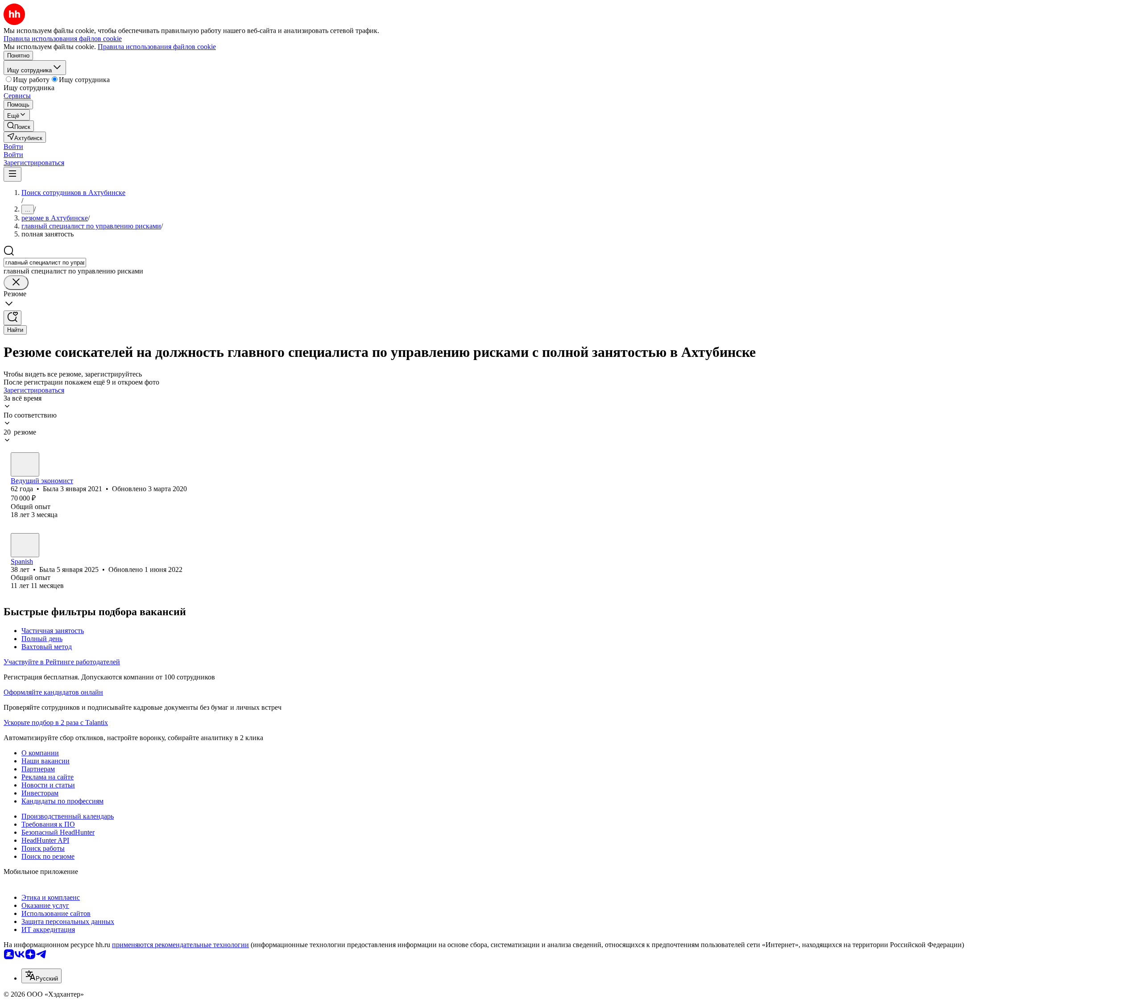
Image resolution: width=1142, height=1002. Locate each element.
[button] (13, 146)
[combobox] (45, 262)
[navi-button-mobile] (12, 174)
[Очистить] (16, 282)
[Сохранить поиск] (12, 318)
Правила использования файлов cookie (157, 46)
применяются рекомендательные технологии (180, 944)
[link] (19, 126)
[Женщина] (25, 464)
